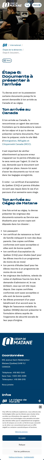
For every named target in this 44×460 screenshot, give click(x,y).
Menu (9, 60)
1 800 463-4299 (19, 376)
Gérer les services (21, 432)
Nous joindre (7, 384)
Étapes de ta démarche (12, 50)
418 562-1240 (19, 372)
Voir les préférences (22, 451)
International (15, 45)
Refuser (22, 445)
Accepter (22, 438)
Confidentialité (29, 457)
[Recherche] (27, 5)
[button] (40, 407)
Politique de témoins (16, 457)
